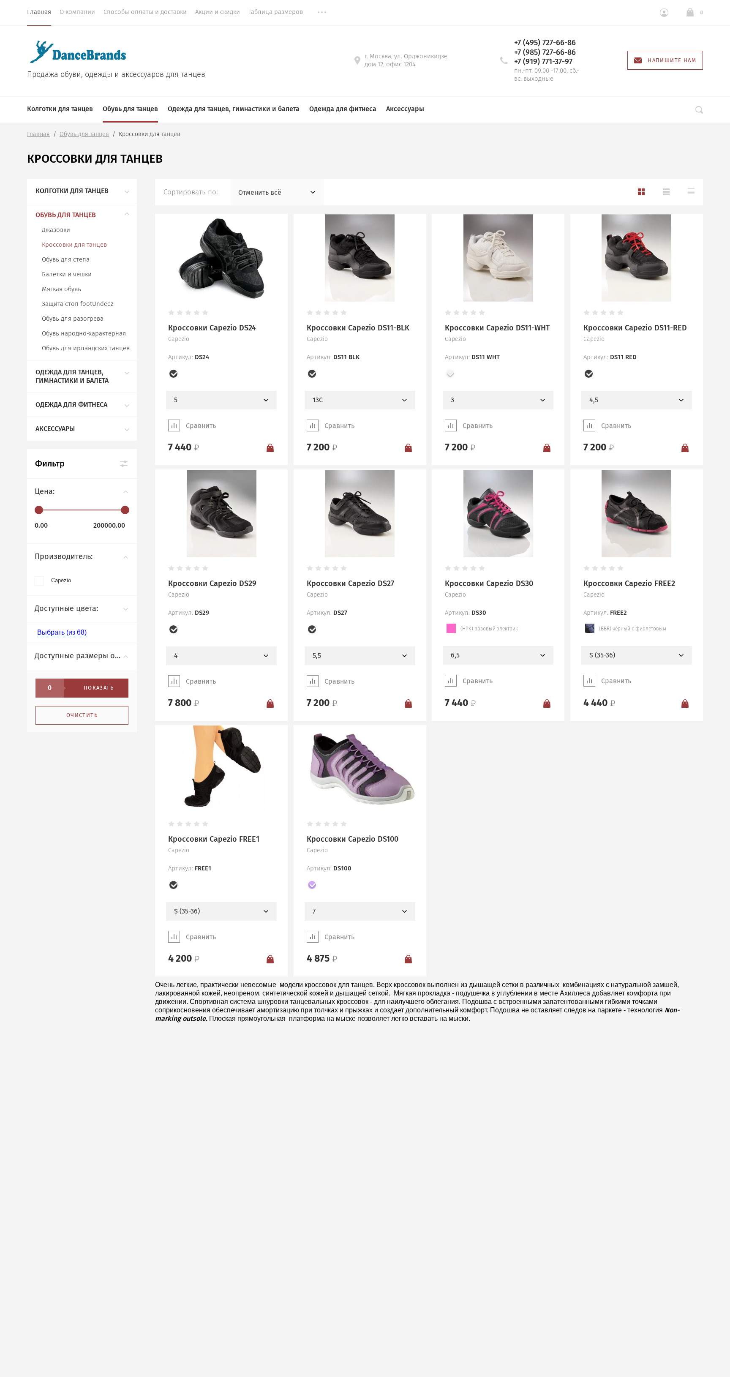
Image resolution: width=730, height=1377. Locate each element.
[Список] (666, 191)
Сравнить (201, 426)
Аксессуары (405, 109)
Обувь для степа (66, 259)
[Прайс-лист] (691, 191)
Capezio (61, 580)
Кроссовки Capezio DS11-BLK (358, 328)
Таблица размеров (275, 12)
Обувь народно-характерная (84, 333)
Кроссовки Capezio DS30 (489, 583)
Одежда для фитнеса (342, 109)
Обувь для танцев (130, 109)
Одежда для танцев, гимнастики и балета (234, 109)
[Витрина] (641, 191)
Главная (39, 12)
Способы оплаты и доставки (145, 12)
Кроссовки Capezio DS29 (212, 583)
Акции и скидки (217, 12)
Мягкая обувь (61, 289)
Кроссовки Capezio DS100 (352, 839)
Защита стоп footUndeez (77, 304)
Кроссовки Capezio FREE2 (629, 583)
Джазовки (56, 230)
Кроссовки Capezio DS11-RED (635, 328)
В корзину (270, 447)
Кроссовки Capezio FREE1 (213, 839)
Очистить (82, 715)
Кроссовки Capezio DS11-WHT (497, 328)
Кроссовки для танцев (74, 244)
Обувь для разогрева (73, 318)
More (321, 13)
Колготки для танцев (60, 109)
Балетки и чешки (67, 274)
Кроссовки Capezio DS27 (350, 583)
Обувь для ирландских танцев (86, 348)
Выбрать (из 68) (62, 632)
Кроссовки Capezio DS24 (212, 328)
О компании (77, 12)
